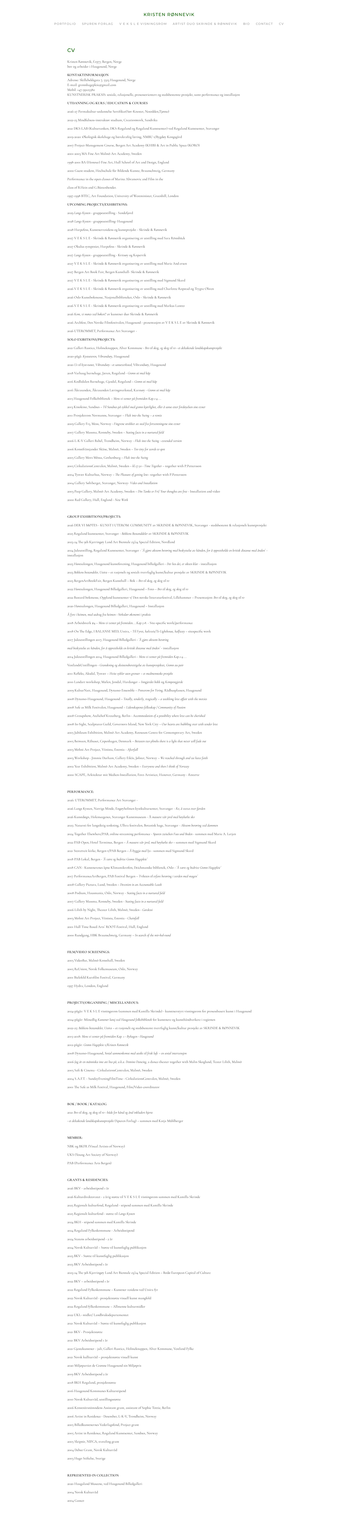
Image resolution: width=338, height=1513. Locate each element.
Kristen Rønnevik (169, 14)
